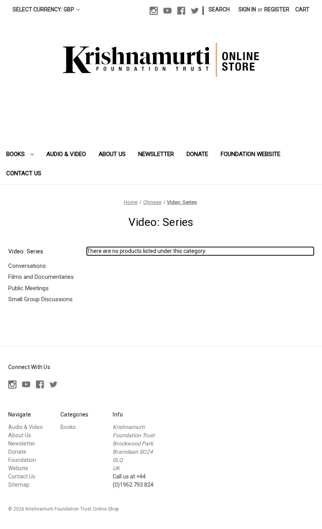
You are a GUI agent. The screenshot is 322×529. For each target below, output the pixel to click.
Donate (197, 154)
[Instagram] (154, 11)
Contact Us (23, 173)
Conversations (27, 265)
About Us (112, 154)
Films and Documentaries (41, 276)
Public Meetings (28, 288)
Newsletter (156, 154)
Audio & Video (66, 154)
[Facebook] (181, 11)
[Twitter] (195, 11)
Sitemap (18, 485)
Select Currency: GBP (44, 9)
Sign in (247, 9)
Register (276, 9)
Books (16, 154)
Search (219, 9)
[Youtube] (167, 11)
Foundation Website (250, 154)
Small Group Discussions (40, 299)
